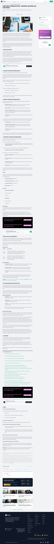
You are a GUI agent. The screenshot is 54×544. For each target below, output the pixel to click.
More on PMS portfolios (14, 484)
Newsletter (8, 1)
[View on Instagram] (41, 542)
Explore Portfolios (44, 37)
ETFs (3, 469)
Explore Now (27, 219)
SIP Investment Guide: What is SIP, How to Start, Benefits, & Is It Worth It (16, 366)
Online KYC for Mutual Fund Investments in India (12, 363)
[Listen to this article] (40, 17)
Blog (3, 4)
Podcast (34, 1)
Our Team (43, 518)
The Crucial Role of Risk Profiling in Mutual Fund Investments (14, 356)
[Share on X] (25, 14)
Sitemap (43, 523)
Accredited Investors (37, 523)
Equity (28, 516)
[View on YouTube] (48, 542)
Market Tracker (29, 523)
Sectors (23, 1)
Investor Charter (37, 516)
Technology (17, 1)
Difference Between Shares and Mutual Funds (12, 385)
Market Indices (29, 528)
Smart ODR (36, 518)
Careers (43, 521)
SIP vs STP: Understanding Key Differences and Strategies (14, 380)
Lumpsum (22, 469)
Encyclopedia (29, 532)
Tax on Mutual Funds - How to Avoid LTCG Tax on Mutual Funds (15, 279)
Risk (20, 1)
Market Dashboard (30, 525)
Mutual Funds (8, 4)
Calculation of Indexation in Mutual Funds (44, 28)
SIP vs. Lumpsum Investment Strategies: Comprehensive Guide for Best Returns (17, 383)
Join (30, 231)
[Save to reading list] (32, 14)
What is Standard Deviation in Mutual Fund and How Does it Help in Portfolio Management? (19, 360)
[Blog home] (48, 1)
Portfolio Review (30, 521)
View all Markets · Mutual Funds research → (17, 509)
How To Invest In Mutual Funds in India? (11, 372)
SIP (29, 469)
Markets (14, 1)
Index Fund (11, 469)
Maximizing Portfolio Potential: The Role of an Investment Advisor (15, 378)
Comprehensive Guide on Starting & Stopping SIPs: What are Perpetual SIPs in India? (18, 382)
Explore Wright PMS (7, 484)
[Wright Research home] (3, 1)
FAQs (35, 525)
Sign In (51, 1)
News (29, 1)
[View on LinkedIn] (45, 542)
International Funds (17, 469)
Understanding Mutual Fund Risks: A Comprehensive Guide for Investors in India (17, 371)
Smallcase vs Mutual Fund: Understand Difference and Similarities (15, 365)
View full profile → (9, 475)
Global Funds (7, 469)
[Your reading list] (46, 1)
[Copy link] (30, 14)
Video (31, 1)
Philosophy (43, 516)
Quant (11, 1)
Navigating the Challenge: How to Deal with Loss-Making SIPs (14, 377)
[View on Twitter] (43, 542)
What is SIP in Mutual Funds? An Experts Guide (12, 353)
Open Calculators (29, 66)
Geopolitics (26, 1)
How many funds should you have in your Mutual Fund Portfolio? (15, 358)
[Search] (44, 1)
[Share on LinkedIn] (27, 14)
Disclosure (36, 521)
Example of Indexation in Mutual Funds (44, 25)
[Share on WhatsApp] (28, 14)
